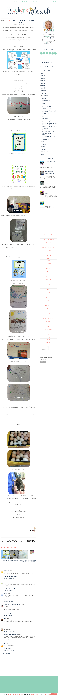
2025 (42, 73)
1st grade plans (48, 234)
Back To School (48, 242)
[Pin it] (12, 21)
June (43, 144)
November (44, 93)
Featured (48, 255)
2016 (42, 83)
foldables (48, 292)
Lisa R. (5, 581)
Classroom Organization (48, 247)
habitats (7, 536)
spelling (48, 331)
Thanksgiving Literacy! (47, 108)
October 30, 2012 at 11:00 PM (10, 624)
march (48, 300)
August (44, 141)
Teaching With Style (8, 648)
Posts (42, 346)
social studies (48, 329)
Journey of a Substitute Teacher (10, 612)
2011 (42, 154)
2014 (42, 87)
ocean (48, 310)
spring (48, 334)
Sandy (5, 618)
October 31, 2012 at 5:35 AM (9, 631)
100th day (48, 231)
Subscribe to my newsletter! (46, 357)
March (43, 149)
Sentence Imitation (26, 403)
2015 (42, 85)
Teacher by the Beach (12, 694)
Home (16, 1)
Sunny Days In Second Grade (10, 576)
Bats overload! (45, 116)
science (48, 326)
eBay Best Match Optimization (11, 634)
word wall (48, 339)
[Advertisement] (18, 664)
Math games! (45, 118)
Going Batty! (45, 128)
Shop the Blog (39, 1)
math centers (48, 305)
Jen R (5, 627)
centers (48, 276)
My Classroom (23, 1)
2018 (42, 80)
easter (48, 284)
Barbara (5, 593)
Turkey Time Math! (46, 115)
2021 (42, 78)
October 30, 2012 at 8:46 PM (10, 601)
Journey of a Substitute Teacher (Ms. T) (13, 604)
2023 (42, 75)
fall (48, 289)
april (48, 271)
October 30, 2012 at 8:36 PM (9, 578)
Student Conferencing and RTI (48, 136)
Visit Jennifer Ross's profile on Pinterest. (48, 66)
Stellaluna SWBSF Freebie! (47, 121)
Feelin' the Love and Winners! (48, 131)
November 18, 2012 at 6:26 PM (10, 650)
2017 (42, 82)
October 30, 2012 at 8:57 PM (9, 615)
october (48, 313)
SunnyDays (6, 570)
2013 (42, 88)
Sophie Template (20, 694)
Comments (43, 349)
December (44, 92)
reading (48, 321)
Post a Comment (6, 653)
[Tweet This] (5, 21)
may (48, 308)
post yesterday (10, 256)
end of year (48, 287)
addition (3, 536)
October (44, 95)
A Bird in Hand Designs (50, 694)
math (11, 536)
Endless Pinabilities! (8, 613)
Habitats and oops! (46, 100)
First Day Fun (48, 202)
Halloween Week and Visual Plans (49, 111)
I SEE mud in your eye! (47, 120)
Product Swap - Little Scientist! (48, 129)
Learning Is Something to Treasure (12, 588)
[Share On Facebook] (8, 21)
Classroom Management (48, 245)
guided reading (48, 297)
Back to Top (54, 693)
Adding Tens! (45, 105)
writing (48, 342)
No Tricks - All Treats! (46, 106)
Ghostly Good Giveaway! (47, 138)
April (43, 148)
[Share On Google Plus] (10, 21)
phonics (48, 316)
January (44, 153)
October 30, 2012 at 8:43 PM (9, 590)
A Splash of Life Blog (48, 239)
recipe (48, 324)
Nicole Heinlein (7, 643)
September (44, 139)
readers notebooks (48, 318)
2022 (42, 77)
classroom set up (48, 281)
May (43, 146)
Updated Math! (45, 113)
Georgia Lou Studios (34, 694)
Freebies (31, 1)
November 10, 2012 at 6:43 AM (10, 641)
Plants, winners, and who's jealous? (49, 126)
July (43, 143)
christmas (48, 279)
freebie (48, 295)
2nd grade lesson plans (48, 237)
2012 (42, 90)
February (44, 151)
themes (48, 337)
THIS (11, 403)
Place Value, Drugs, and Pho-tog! (49, 110)
